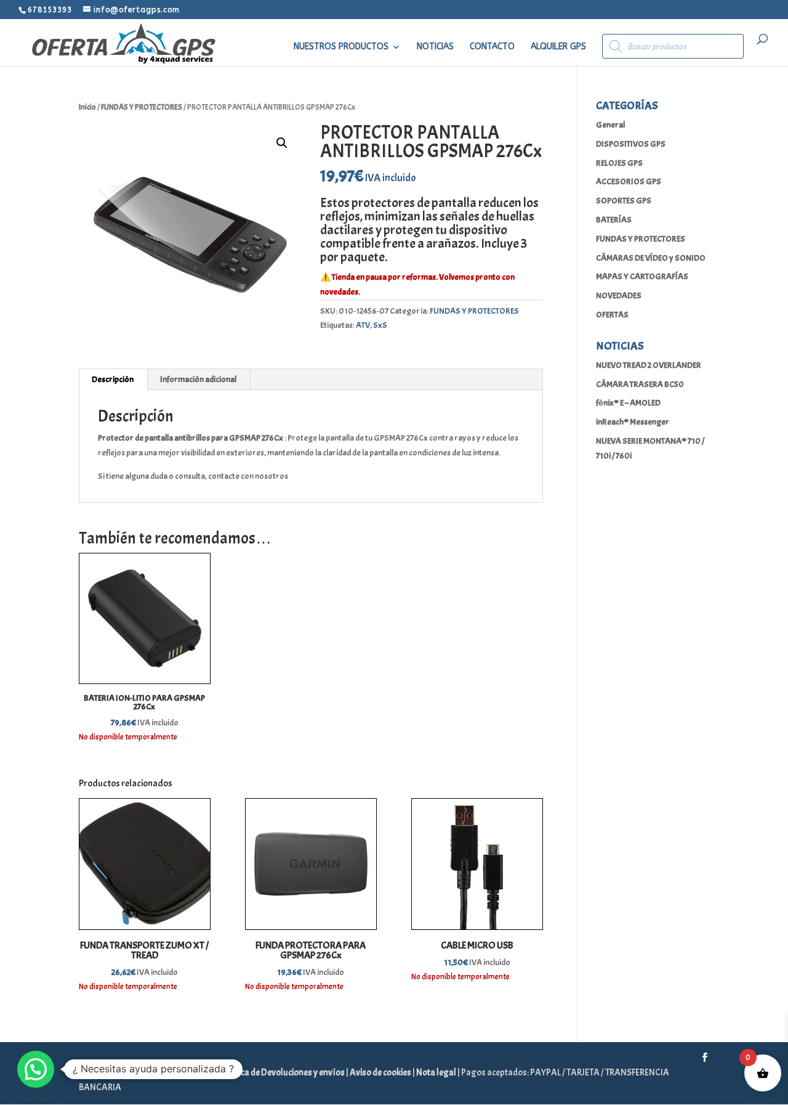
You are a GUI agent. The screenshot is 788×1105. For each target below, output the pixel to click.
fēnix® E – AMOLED (628, 403)
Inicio (87, 107)
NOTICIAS (435, 47)
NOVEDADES (618, 295)
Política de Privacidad (175, 1072)
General (610, 125)
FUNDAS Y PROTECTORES (141, 107)
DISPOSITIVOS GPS (630, 144)
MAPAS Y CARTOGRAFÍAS (642, 276)
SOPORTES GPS (623, 200)
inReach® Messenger (632, 422)
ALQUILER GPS (558, 47)
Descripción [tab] (113, 379)
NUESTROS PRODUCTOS (341, 47)
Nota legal (436, 1072)
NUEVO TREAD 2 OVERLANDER (648, 365)
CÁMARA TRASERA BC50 (640, 384)
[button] (282, 143)
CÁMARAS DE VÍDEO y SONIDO (651, 258)
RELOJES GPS (619, 163)
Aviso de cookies (381, 1072)
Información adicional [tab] (198, 379)
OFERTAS (612, 314)
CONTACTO (492, 47)
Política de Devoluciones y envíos (283, 1072)
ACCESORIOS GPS (628, 181)
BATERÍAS (614, 219)
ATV (363, 325)
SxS (380, 325)
